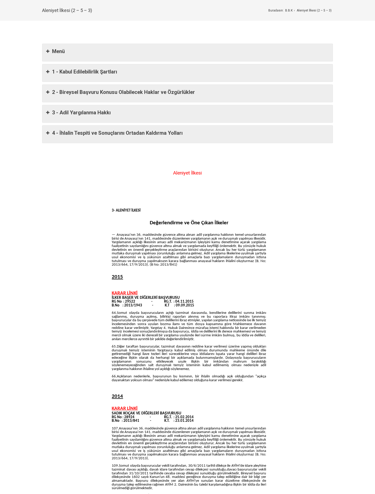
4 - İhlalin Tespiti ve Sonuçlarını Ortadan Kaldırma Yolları (117, 133)
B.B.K (289, 10)
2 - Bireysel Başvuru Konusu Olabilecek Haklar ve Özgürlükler (123, 92)
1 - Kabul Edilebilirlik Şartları (84, 72)
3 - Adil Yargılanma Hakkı (81, 112)
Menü (58, 51)
